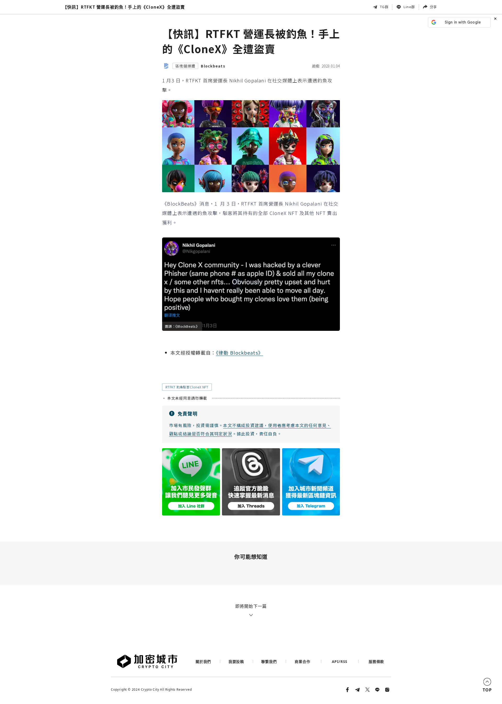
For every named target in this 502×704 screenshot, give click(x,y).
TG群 (384, 6)
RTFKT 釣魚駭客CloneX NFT (187, 387)
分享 (433, 6)
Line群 (409, 6)
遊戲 (316, 66)
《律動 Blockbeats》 (239, 352)
